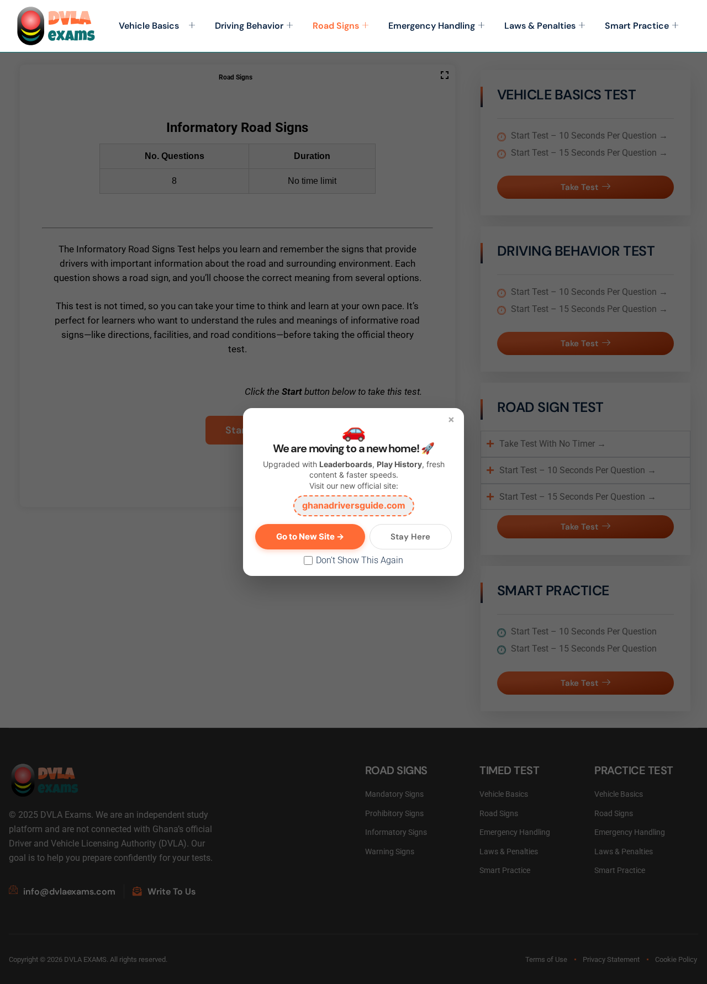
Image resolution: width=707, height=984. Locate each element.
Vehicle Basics (152, 25)
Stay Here (410, 536)
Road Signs (336, 25)
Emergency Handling (431, 25)
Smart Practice (637, 25)
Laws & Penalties (540, 25)
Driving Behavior (249, 25)
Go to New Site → (310, 536)
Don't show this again (359, 560)
